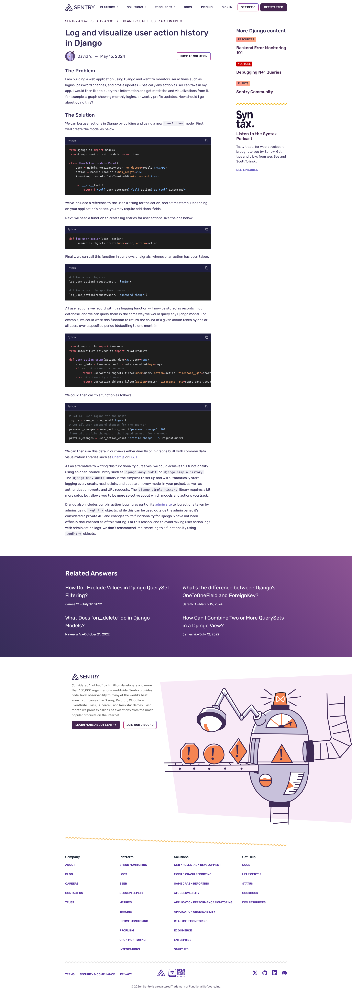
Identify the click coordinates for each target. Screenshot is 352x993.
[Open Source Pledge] (176, 973)
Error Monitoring (133, 865)
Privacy (126, 974)
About (70, 865)
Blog (69, 874)
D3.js (133, 457)
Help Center (251, 874)
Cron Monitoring (133, 940)
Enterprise (182, 940)
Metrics (126, 902)
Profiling (127, 930)
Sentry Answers (79, 21)
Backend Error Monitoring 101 (261, 50)
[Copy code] (206, 140)
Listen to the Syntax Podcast (261, 136)
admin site (163, 504)
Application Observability (194, 911)
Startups (181, 949)
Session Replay (131, 893)
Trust (69, 902)
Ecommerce (183, 930)
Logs (123, 874)
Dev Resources (254, 902)
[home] (161, 973)
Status (247, 883)
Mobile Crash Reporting (192, 874)
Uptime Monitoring (134, 921)
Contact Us (74, 893)
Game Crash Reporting (191, 883)
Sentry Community (261, 91)
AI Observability (186, 893)
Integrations (130, 949)
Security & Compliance (97, 974)
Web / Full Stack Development (197, 865)
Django (106, 21)
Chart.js (118, 457)
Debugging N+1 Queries (261, 72)
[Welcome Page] (80, 7)
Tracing (126, 911)
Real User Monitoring (191, 921)
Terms (70, 974)
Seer (123, 883)
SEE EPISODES (247, 170)
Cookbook (250, 893)
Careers (71, 883)
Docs (246, 865)
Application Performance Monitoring (203, 902)
